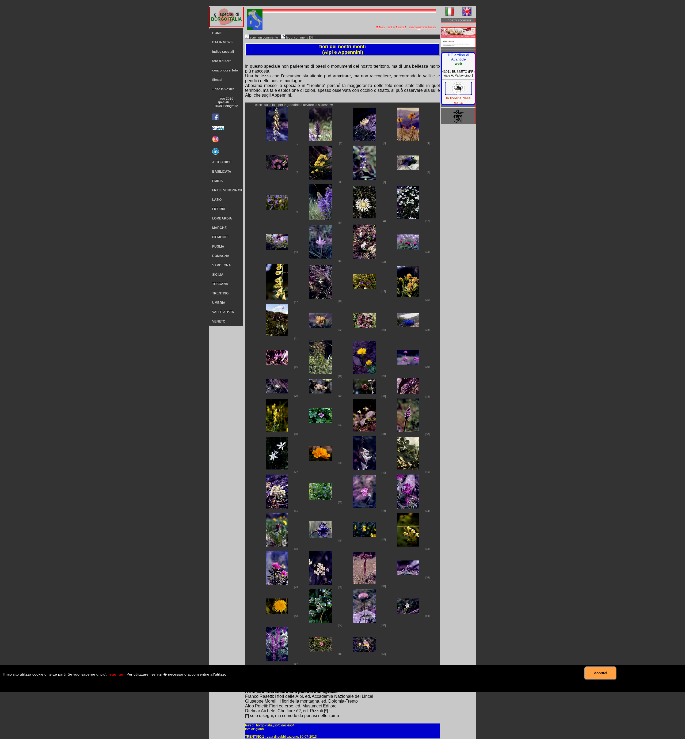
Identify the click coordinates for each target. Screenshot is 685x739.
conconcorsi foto (225, 70)
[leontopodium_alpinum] (277, 392)
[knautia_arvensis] (408, 363)
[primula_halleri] (364, 507)
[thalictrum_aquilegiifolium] (364, 621)
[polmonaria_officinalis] (320, 498)
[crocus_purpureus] (364, 258)
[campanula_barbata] (364, 178)
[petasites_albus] (277, 507)
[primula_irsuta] (408, 507)
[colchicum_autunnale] (320, 257)
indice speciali (223, 52)
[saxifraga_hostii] (320, 583)
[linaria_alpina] (408, 393)
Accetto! (600, 673)
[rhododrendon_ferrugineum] (277, 583)
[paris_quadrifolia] (408, 468)
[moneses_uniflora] (364, 430)
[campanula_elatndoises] (408, 168)
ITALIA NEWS (222, 42)
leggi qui (116, 674)
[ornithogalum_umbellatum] (277, 468)
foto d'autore (221, 61)
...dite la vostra (223, 89)
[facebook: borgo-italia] (216, 117)
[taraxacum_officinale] (277, 612)
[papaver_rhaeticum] (320, 459)
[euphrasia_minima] (320, 297)
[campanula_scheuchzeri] (277, 208)
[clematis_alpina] (277, 248)
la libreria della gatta (458, 100)
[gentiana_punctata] (320, 326)
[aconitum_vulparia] (277, 140)
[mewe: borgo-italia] (226, 128)
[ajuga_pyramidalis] (320, 139)
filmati (217, 80)
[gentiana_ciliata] (364, 287)
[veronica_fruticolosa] (408, 612)
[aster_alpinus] (277, 168)
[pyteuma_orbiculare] (320, 537)
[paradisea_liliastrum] (364, 469)
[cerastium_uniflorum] (408, 217)
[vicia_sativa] (320, 650)
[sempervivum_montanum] (364, 582)
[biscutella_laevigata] (320, 178)
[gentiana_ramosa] (364, 326)
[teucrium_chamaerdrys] (320, 621)
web (458, 63)
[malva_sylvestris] (320, 421)
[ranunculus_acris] (364, 535)
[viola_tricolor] (364, 650)
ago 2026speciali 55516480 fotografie (226, 102)
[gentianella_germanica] (277, 363)
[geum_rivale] (320, 372)
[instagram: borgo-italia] (226, 139)
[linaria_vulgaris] (277, 430)
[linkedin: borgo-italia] (226, 151)
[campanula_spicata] (320, 219)
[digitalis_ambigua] (277, 298)
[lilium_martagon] (364, 392)
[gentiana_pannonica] (277, 334)
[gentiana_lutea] (408, 296)
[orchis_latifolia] (408, 430)
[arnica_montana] (408, 139)
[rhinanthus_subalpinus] (408, 545)
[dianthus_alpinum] (408, 248)
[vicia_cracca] (277, 660)
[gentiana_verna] (408, 326)
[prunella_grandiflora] (277, 545)
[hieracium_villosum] (364, 372)
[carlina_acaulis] (364, 217)
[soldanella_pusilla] (408, 573)
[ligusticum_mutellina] (320, 392)
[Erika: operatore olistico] (458, 38)
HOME (217, 33)
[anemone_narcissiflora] (364, 139)
